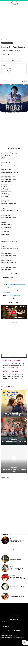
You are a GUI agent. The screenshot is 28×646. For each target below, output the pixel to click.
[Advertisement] (14, 22)
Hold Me (12, 550)
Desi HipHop (12, 585)
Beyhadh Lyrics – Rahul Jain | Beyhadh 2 (11, 633)
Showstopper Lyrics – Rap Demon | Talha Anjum (17, 541)
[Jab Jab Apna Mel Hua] (5, 559)
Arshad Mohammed (20, 284)
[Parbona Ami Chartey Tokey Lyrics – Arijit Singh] (5, 568)
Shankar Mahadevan (8, 282)
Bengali (11, 566)
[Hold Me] (5, 549)
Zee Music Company (15, 295)
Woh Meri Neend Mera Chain (17, 596)
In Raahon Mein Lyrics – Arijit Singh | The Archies (14, 442)
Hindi (11, 42)
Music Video (9, 72)
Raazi (8, 292)
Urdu (11, 538)
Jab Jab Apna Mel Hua (15, 559)
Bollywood (7, 39)
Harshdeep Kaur (11, 280)
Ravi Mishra (11, 284)
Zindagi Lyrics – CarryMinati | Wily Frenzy (11, 635)
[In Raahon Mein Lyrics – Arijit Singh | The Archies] (14, 431)
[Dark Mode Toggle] (24, 642)
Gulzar (9, 287)
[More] (20, 60)
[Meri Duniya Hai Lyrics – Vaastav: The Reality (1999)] (5, 577)
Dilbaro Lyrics (9, 68)
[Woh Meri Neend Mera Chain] (5, 596)
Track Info (8, 70)
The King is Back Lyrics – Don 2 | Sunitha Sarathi (14, 470)
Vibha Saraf (19, 280)
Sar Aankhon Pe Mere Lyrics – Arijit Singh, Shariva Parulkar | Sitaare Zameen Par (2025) (14, 413)
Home (2, 39)
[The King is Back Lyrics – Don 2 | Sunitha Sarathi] (14, 459)
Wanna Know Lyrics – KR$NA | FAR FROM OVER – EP (17, 587)
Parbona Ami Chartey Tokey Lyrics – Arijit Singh (17, 569)
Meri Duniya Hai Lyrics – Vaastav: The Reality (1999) (17, 578)
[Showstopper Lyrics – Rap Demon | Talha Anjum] (5, 540)
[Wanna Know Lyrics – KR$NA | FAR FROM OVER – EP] (5, 586)
